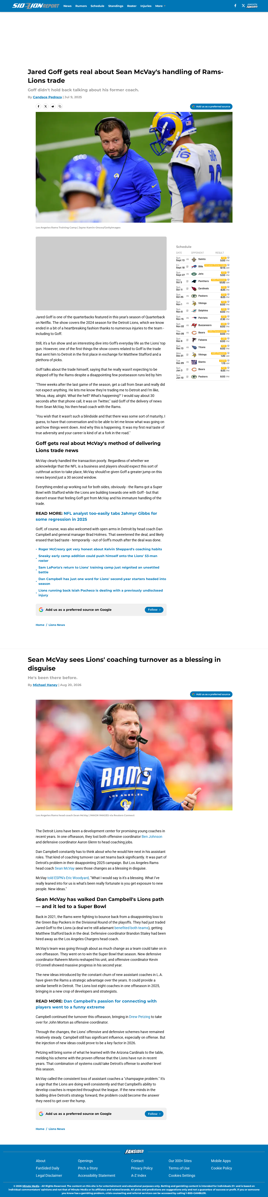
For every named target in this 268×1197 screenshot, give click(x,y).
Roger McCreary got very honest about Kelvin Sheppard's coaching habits (100, 549)
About (40, 1161)
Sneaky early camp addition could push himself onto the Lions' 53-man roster (97, 558)
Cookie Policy (221, 1168)
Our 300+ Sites (180, 1161)
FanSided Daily (47, 1168)
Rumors (81, 6)
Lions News (57, 625)
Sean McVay (65, 868)
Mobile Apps (221, 1161)
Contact (137, 1161)
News (67, 6)
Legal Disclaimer (49, 1175)
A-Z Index (138, 1175)
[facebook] (235, 5)
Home (40, 625)
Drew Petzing (139, 1017)
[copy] (60, 106)
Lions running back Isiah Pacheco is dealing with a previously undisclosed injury (100, 593)
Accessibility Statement (96, 1175)
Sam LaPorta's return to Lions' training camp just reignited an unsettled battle (98, 570)
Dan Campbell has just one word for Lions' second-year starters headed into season (102, 581)
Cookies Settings (182, 1175)
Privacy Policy (142, 1168)
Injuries (145, 6)
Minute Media (30, 1185)
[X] (243, 5)
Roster (131, 6)
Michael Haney (45, 685)
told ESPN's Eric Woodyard (68, 878)
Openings (85, 1161)
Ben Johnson (152, 836)
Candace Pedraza (47, 97)
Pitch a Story (88, 1168)
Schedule (97, 6)
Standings (115, 6)
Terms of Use (179, 1168)
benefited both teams (131, 928)
